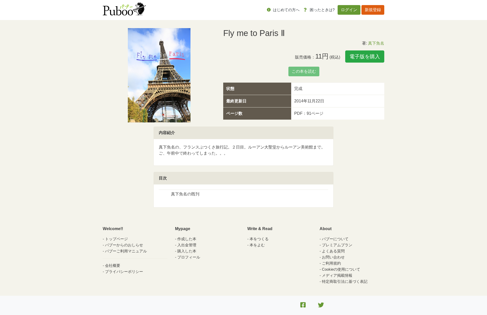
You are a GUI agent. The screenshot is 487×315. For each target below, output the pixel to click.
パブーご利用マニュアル (126, 251)
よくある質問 (333, 251)
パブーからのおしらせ (124, 245)
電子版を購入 (365, 56)
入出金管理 (186, 245)
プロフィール (188, 257)
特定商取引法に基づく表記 (345, 281)
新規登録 (373, 10)
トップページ (116, 239)
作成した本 (186, 239)
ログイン (349, 10)
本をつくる (259, 239)
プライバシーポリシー (124, 271)
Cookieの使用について (341, 269)
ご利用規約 (331, 263)
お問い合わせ (333, 257)
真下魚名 (376, 43)
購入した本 (186, 251)
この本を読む (304, 71)
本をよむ (257, 245)
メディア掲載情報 (337, 275)
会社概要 (112, 265)
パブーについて (335, 239)
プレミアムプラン (337, 245)
